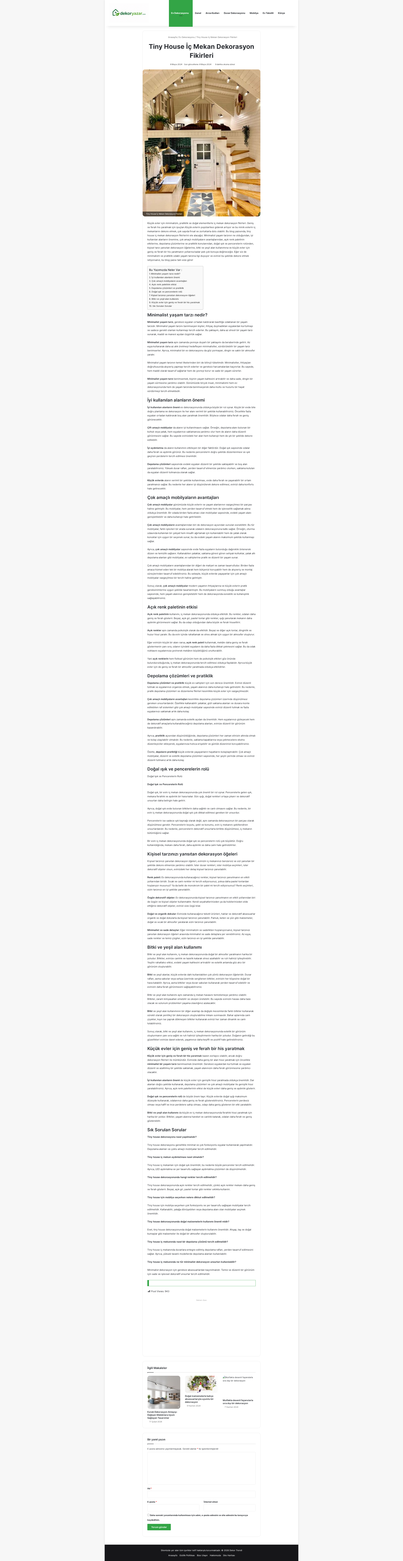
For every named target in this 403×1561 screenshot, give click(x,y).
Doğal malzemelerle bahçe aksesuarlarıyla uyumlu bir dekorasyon (199, 1399)
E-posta (152, 1502)
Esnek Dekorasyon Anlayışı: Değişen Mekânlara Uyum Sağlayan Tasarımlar (162, 1415)
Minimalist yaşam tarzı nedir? (165, 273)
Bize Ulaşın (202, 1555)
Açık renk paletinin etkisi (164, 284)
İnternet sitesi (211, 1502)
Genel (198, 13)
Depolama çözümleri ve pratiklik (167, 288)
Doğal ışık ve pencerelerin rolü (167, 291)
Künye (281, 13)
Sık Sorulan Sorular (162, 306)
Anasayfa (172, 37)
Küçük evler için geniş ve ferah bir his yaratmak (176, 302)
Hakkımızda (215, 1555)
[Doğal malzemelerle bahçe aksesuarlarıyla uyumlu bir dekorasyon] (201, 1384)
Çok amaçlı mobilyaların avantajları (169, 281)
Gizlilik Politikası (187, 1555)
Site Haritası (229, 1555)
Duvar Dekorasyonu (234, 13)
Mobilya (254, 13)
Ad (149, 1488)
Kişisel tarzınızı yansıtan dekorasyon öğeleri (173, 295)
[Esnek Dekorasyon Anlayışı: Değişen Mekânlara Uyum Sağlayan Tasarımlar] (163, 1392)
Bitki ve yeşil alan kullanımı (165, 299)
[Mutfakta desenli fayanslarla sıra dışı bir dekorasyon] (239, 1386)
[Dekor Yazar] (129, 13)
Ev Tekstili (268, 13)
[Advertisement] (201, 1325)
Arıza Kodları (212, 13)
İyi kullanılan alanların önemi (165, 277)
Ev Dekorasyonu (180, 13)
